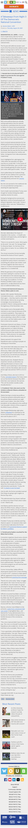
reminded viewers (10, 377)
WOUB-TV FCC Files (15, 794)
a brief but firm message (19, 577)
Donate (14, 6)
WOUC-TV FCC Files (15, 797)
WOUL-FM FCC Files (15, 809)
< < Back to (4, 31)
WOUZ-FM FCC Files (15, 812)
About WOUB (15, 784)
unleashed (9, 412)
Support (14, 787)
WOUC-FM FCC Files (15, 804)
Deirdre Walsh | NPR (9, 26)
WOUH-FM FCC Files (15, 807)
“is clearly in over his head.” (12, 488)
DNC (2, 699)
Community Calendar (14, 789)
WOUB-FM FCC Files (15, 802)
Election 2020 (10, 699)
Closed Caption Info (15, 792)
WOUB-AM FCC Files (15, 799)
